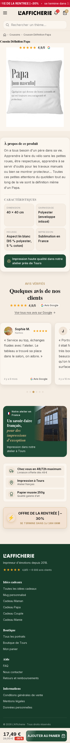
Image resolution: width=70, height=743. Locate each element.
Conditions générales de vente (23, 695)
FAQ (5, 665)
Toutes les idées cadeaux (20, 588)
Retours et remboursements (21, 678)
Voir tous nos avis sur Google (33, 312)
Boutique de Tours (15, 642)
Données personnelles (17, 707)
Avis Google (49, 47)
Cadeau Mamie (12, 619)
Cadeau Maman (13, 601)
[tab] (27, 392)
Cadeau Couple (13, 613)
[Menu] (5, 13)
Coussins (15, 34)
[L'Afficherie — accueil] (35, 12)
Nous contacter (13, 672)
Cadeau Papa (12, 607)
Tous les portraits (14, 636)
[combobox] (35, 25)
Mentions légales (14, 701)
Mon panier (10, 649)
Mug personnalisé (14, 595)
